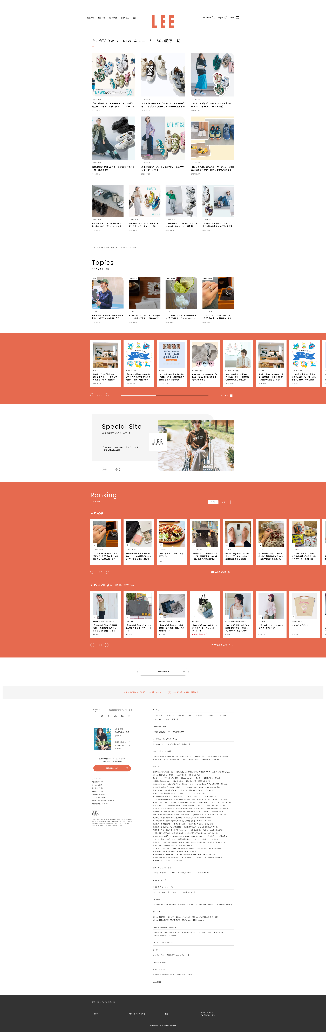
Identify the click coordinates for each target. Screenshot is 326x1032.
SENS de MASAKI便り (161, 836)
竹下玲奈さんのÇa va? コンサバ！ (200, 821)
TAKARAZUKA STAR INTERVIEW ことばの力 (188, 836)
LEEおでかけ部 (191, 781)
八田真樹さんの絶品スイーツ (186, 845)
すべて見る (224, 395)
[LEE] (163, 21)
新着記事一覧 (179, 920)
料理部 (215, 756)
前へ (92, 395)
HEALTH (199, 715)
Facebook (95, 716)
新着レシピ (176, 744)
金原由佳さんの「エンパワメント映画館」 (168, 861)
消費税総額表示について (100, 804)
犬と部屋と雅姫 (217, 812)
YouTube (115, 716)
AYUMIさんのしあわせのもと (207, 833)
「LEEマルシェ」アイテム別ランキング (181, 892)
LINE (129, 716)
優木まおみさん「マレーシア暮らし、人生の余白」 (210, 799)
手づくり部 (206, 756)
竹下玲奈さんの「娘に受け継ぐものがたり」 (169, 821)
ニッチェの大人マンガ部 (196, 793)
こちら (120, 826)
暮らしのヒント (158, 809)
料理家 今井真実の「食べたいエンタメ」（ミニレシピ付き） (204, 805)
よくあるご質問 (97, 785)
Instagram (102, 716)
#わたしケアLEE (194, 775)
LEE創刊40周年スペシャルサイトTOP (166, 932)
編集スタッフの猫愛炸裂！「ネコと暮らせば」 (170, 824)
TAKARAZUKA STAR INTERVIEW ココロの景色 (203, 787)
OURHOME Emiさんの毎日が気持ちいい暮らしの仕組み (173, 784)
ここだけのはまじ (201, 839)
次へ (106, 395)
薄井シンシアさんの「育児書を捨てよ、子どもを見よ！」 (174, 857)
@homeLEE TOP (159, 917)
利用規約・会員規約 (98, 794)
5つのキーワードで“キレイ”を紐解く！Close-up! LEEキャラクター (177, 778)
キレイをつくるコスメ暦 (162, 790)
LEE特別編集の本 (178, 732)
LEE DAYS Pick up (172, 905)
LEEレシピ (101, 18)
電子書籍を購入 (120, 745)
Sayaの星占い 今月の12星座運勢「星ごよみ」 (212, 784)
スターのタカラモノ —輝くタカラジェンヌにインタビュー (194, 790)
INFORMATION (203, 873)
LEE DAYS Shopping (224, 905)
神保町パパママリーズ (201, 815)
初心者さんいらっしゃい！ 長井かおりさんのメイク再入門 (174, 848)
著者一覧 (169, 772)
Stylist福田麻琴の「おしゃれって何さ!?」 (168, 787)
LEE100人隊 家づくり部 (209, 917)
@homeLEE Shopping (195, 920)
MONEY (210, 715)
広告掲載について (97, 782)
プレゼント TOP (158, 955)
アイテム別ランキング (220, 645)
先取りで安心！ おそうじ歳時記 (164, 802)
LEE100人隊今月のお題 (171, 759)
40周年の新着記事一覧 (215, 932)
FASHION (158, 715)
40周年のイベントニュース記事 (193, 932)
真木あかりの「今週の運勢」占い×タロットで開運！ (172, 815)
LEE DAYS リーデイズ (212, 778)
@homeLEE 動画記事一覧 (162, 920)
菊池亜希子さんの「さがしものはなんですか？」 (201, 827)
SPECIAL (158, 719)
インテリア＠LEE (159, 839)
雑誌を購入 (118, 749)
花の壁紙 (178, 827)
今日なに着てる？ (186, 756)
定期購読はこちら (112, 768)
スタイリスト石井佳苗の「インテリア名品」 (169, 793)
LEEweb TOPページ (163, 671)
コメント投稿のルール (99, 798)
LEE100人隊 (113, 18)
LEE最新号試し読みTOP (161, 732)
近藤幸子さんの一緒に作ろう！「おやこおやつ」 (170, 830)
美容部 (197, 756)
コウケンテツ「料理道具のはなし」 (180, 839)
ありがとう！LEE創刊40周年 (217, 836)
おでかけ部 (224, 756)
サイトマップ (96, 779)
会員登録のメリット (169, 975)
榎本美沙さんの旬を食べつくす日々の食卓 (213, 809)
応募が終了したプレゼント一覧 (178, 955)
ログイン (181, 975)
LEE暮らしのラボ (204, 781)
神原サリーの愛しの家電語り (163, 818)
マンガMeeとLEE (216, 839)
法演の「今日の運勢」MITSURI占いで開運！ (194, 812)
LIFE (189, 715)
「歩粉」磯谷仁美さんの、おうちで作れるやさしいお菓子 (174, 833)
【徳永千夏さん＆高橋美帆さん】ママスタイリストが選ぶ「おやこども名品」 (203, 772)
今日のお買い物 (172, 756)
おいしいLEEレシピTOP (161, 744)
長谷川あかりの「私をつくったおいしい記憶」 (207, 830)
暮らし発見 (157, 759)
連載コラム (125, 18)
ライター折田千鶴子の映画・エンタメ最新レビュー (171, 799)
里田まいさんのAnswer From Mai (209, 857)
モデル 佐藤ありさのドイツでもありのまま (168, 796)
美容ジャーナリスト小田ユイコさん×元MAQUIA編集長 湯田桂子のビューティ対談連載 (184, 854)
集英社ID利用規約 (97, 788)
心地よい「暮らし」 (191, 917)
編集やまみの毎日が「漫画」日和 (201, 824)
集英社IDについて (97, 791)
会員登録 (156, 975)
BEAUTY (170, 715)
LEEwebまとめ (178, 781)
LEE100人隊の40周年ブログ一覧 (164, 935)
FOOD (181, 715)
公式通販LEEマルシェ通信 (187, 802)
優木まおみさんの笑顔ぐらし (163, 845)
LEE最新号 (90, 18)
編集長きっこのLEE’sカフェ (163, 827)
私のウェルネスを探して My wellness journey (193, 818)
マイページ (191, 975)
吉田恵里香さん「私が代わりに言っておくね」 (215, 802)
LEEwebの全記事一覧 (220, 572)
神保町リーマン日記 (218, 815)
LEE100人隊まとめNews (190, 759)
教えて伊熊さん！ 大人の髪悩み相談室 (166, 805)
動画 (134, 18)
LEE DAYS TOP (158, 905)
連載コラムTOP (158, 772)
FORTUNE (222, 715)
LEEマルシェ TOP (159, 892)
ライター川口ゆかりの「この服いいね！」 (201, 796)
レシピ (224, 502)
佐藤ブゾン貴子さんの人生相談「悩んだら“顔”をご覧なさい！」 (202, 842)
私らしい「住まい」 (175, 917)
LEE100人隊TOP (158, 756)
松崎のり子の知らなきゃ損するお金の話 (180, 809)
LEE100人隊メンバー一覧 (211, 759)
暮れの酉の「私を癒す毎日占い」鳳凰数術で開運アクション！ (175, 851)
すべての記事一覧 (172, 719)
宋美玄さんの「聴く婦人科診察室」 (210, 848)
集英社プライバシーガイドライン (103, 801)
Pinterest (122, 716)
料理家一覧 (186, 744)
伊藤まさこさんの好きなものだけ (165, 842)
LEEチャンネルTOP (159, 873)
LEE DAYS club (187, 905)
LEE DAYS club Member (204, 905)
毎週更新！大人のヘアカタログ (164, 812)
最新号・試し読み (120, 742)
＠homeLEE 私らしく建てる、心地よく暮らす (169, 775)
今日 (213, 502)
